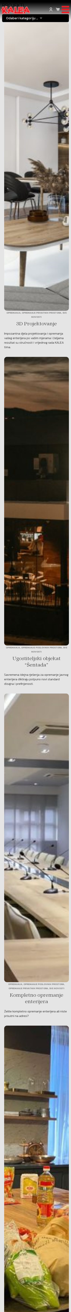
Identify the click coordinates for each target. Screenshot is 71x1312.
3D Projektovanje (36, 324)
